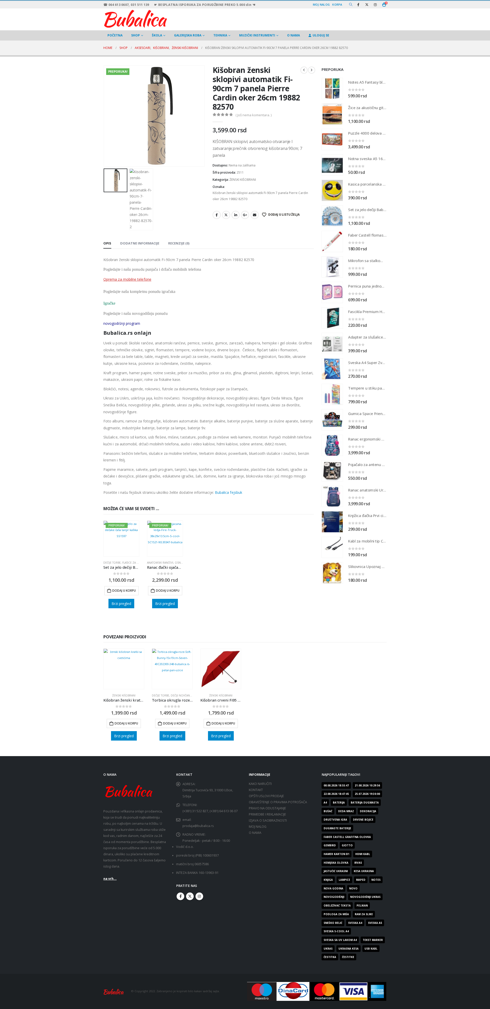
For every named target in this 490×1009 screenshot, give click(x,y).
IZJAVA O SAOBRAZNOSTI (268, 820)
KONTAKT (256, 790)
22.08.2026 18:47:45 (336, 794)
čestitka (330, 957)
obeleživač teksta (337, 905)
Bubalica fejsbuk (228, 492)
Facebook (217, 215)
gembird (330, 845)
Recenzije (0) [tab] (178, 243)
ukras (328, 948)
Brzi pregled (121, 603)
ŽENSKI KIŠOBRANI (242, 179)
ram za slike (364, 914)
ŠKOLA (157, 35)
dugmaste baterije (337, 828)
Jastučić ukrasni (336, 871)
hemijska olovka (336, 862)
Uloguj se (321, 35)
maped (360, 880)
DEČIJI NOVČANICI (182, 695)
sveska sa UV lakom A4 (340, 940)
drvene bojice (363, 819)
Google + (245, 215)
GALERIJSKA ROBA (187, 35)
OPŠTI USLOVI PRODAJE (266, 796)
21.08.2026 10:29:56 (367, 785)
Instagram (199, 896)
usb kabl (370, 948)
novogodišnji (334, 897)
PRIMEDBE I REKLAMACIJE (267, 814)
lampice (344, 880)
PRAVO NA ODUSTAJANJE (267, 808)
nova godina (333, 888)
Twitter (226, 215)
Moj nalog (321, 4)
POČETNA (114, 35)
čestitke (348, 957)
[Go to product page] (332, 88)
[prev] (304, 70)
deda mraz (346, 811)
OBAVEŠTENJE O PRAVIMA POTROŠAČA (278, 802)
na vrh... (110, 878)
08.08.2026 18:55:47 (336, 785)
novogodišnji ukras (365, 897)
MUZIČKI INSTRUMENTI (257, 35)
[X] (366, 4)
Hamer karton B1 (336, 854)
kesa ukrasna (364, 871)
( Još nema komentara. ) (254, 115)
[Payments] (317, 991)
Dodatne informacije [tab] (139, 243)
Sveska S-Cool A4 (336, 931)
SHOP (135, 35)
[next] (311, 70)
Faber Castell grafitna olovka (347, 837)
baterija (339, 802)
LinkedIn (235, 215)
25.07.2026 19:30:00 (367, 794)
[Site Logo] (135, 18)
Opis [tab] (107, 243)
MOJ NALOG (257, 826)
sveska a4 (355, 923)
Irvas (358, 862)
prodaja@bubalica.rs (198, 826)
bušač (328, 811)
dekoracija (368, 811)
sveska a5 (375, 923)
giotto (347, 845)
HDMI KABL (362, 854)
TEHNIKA (220, 35)
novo (353, 888)
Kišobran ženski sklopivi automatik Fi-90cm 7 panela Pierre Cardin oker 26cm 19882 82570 (260, 196)
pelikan (362, 905)
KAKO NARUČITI (260, 784)
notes (376, 880)
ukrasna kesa (348, 948)
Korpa (337, 4)
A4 (325, 802)
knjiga (328, 880)
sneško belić (333, 923)
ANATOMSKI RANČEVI (160, 562)
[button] (351, 4)
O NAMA (293, 35)
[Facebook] (358, 4)
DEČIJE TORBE (112, 562)
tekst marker (373, 940)
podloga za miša (336, 914)
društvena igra (335, 819)
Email (255, 215)
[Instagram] (375, 4)
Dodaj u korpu (124, 590)
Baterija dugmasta (365, 802)
